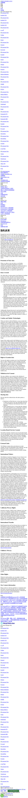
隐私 (5, 790)
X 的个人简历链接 (16, 600)
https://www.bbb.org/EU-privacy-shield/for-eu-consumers (14, 499)
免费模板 (3, 2)
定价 (2, 8)
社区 (21, 619)
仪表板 (2, 10)
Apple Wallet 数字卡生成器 (19, 601)
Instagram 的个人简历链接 (18, 597)
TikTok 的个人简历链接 (19, 598)
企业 (4, 612)
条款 (2, 790)
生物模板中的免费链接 (6, 597)
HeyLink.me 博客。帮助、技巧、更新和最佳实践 (13, 618)
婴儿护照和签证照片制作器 (12, 612)
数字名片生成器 (18, 603)
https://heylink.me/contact (6, 593)
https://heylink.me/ (9, 239)
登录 (2, 172)
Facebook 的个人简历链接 (7, 598)
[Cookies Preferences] (2, 795)
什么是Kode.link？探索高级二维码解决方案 (12, 607)
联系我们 (17, 619)
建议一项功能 (8, 621)
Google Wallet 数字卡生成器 (7, 603)
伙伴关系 (12, 615)
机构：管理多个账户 (19, 609)
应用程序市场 (6, 615)
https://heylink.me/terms (6, 547)
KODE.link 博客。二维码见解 (8, 619)
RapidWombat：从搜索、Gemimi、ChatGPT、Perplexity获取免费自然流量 (14, 614)
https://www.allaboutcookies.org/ (13, 348)
